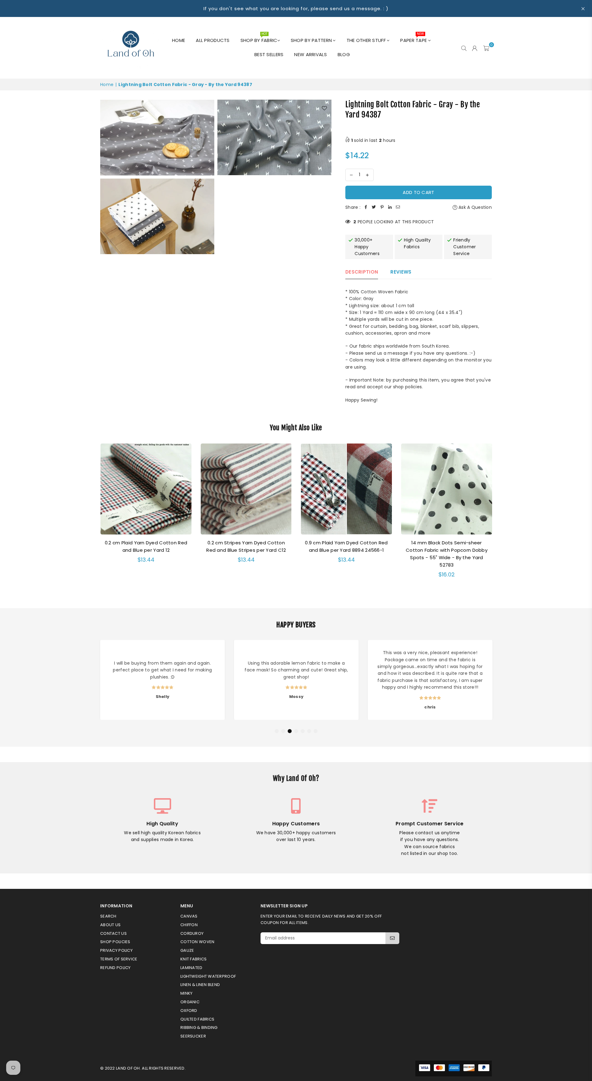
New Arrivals (310, 54)
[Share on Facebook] (366, 207)
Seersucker (193, 1036)
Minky (186, 993)
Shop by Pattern (312, 40)
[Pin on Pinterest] (382, 207)
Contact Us (113, 933)
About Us (110, 925)
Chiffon (189, 925)
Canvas (189, 916)
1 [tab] (277, 731)
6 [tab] (309, 731)
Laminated (191, 968)
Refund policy (115, 968)
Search (108, 916)
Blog (344, 54)
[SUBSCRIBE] (392, 938)
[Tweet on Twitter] (374, 207)
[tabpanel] (162, 680)
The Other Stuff (367, 40)
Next (500, 518)
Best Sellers (268, 54)
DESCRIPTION (361, 272)
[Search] (463, 47)
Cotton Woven (197, 942)
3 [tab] (290, 731)
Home (178, 40)
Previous (92, 518)
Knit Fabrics (193, 959)
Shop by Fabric (259, 38)
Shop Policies (115, 942)
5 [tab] (303, 731)
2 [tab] (283, 731)
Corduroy (192, 933)
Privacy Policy (116, 950)
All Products (212, 40)
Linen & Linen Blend (200, 985)
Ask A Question (474, 207)
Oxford (188, 1010)
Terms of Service (118, 959)
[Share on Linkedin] (390, 207)
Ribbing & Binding (199, 1027)
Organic (189, 1002)
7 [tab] (316, 731)
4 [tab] (296, 731)
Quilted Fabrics (197, 1019)
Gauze (187, 950)
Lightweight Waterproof (208, 976)
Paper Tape (414, 38)
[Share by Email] (398, 207)
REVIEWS (400, 272)
